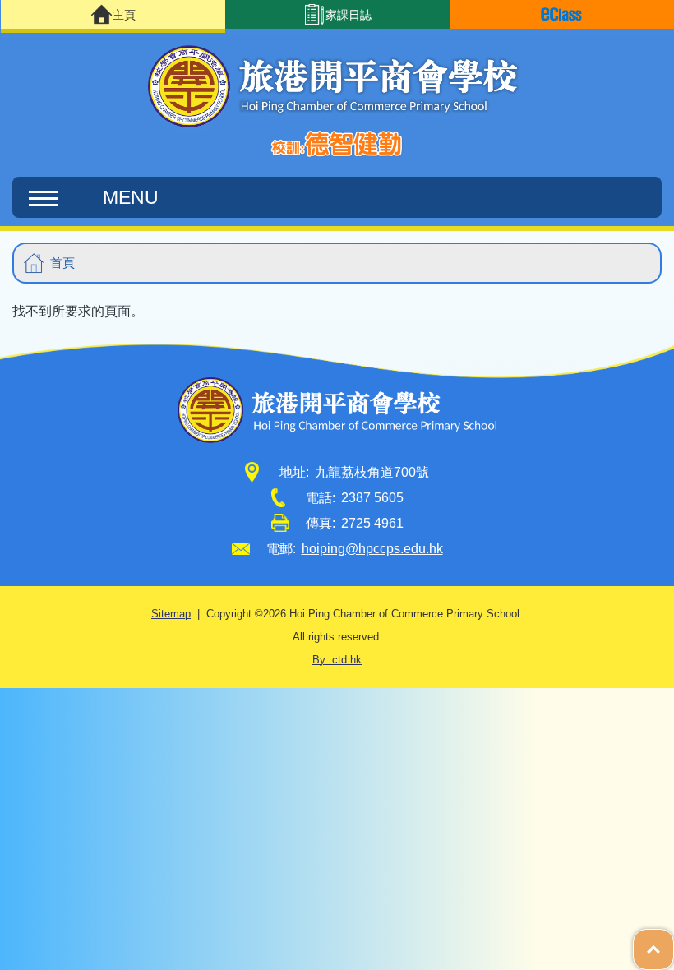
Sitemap (171, 614)
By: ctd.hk (337, 660)
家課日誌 (348, 14)
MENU (131, 197)
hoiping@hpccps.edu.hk (372, 549)
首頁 (62, 263)
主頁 (124, 14)
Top (673, 941)
